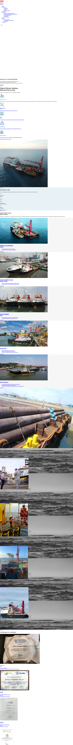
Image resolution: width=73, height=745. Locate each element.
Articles (3, 17)
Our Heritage (6, 8)
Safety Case (6, 21)
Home (3, 6)
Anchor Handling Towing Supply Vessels (10, 14)
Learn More (2, 84)
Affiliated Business (7, 10)
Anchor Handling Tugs (7, 15)
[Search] (1, 4)
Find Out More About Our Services (5, 139)
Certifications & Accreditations (9, 20)
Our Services (4, 11)
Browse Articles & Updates (4, 457)
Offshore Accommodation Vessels (9, 13)
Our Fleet (3, 12)
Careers (5, 9)
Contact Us (4, 22)
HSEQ (3, 18)
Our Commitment (6, 19)
